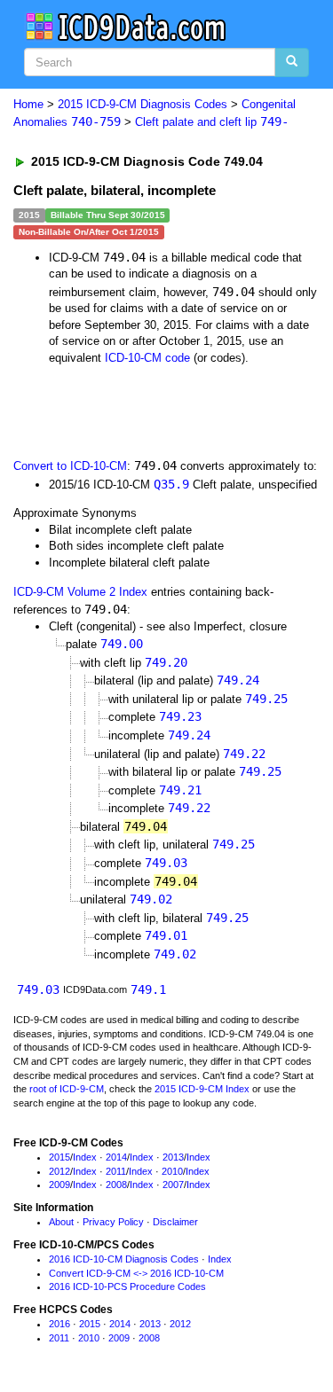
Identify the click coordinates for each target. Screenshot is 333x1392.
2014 (116, 1157)
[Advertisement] (142, 410)
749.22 (244, 754)
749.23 (180, 716)
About (61, 1221)
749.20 (166, 662)
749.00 (121, 644)
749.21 (180, 790)
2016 (59, 1323)
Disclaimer (175, 1221)
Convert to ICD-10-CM (70, 466)
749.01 (166, 935)
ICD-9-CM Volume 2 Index (80, 591)
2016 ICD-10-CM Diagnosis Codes (124, 1259)
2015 (59, 1157)
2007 (173, 1184)
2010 (172, 1171)
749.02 (151, 899)
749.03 (166, 863)
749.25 (266, 699)
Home (28, 104)
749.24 (238, 680)
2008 (116, 1184)
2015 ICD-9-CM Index (202, 1088)
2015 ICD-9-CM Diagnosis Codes (142, 104)
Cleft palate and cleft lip (212, 122)
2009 (59, 1184)
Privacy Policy (113, 1221)
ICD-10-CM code (147, 357)
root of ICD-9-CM (66, 1088)
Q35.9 (171, 484)
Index (85, 1157)
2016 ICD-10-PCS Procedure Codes (127, 1286)
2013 (173, 1157)
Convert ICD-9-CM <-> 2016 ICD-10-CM (136, 1273)
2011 (116, 1171)
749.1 (148, 989)
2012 (59, 1171)
